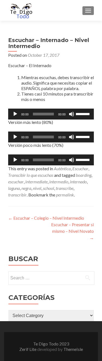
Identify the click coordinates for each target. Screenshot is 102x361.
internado (78, 181)
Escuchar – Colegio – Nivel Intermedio (46, 217)
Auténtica (62, 168)
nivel (37, 188)
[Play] (15, 114)
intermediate (36, 181)
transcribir (17, 194)
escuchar (16, 181)
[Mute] (71, 114)
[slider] (83, 113)
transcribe (64, 188)
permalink (65, 194)
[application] (51, 114)
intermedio (58, 181)
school (48, 188)
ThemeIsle (73, 349)
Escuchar (80, 168)
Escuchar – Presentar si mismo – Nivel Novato (72, 231)
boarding (83, 175)
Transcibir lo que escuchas (30, 175)
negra (26, 188)
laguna (14, 188)
